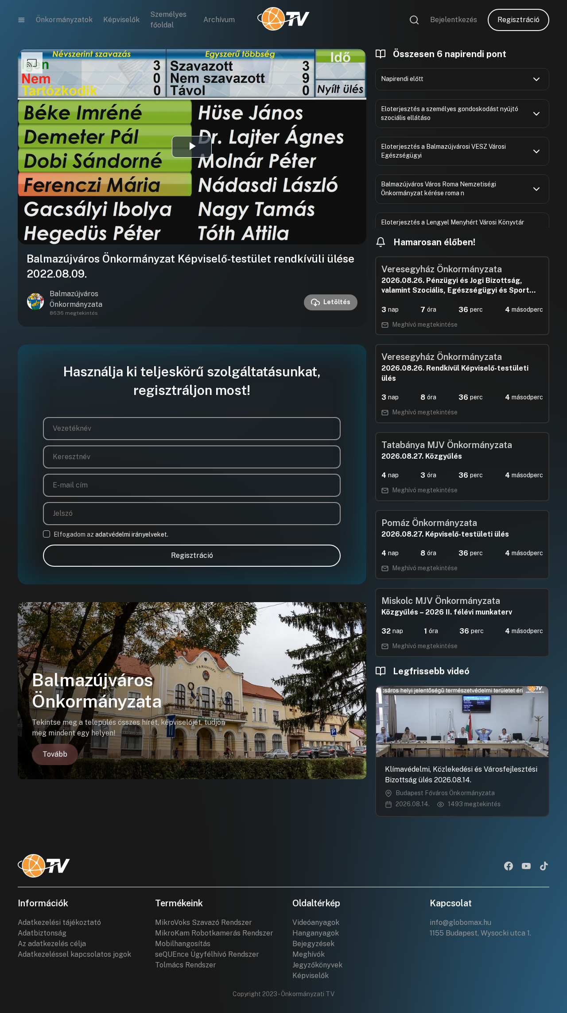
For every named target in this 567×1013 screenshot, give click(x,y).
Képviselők (121, 19)
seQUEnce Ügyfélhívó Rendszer (207, 954)
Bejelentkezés (453, 19)
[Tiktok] (544, 867)
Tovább (55, 754)
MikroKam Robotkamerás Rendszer (214, 933)
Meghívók (308, 954)
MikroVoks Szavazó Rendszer (203, 922)
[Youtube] (526, 867)
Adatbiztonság (42, 933)
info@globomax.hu (460, 922)
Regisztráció (518, 19)
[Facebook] (508, 867)
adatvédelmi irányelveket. (131, 534)
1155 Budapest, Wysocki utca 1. (480, 933)
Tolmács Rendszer (185, 965)
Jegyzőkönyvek (317, 965)
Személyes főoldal (168, 19)
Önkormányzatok (64, 19)
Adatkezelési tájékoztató (59, 922)
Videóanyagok (315, 922)
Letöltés (336, 301)
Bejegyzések (313, 944)
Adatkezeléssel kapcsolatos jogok (74, 954)
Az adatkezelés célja (52, 944)
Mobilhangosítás (182, 944)
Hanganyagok (315, 933)
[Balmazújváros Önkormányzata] (35, 302)
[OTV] (283, 20)
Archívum (219, 19)
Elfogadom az (111, 534)
